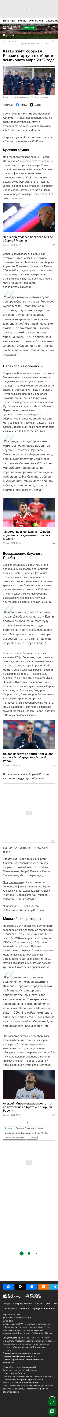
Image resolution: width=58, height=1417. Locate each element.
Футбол (8, 1128)
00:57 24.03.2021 (11, 41)
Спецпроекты (10, 1308)
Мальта (32, 1137)
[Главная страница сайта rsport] (18, 28)
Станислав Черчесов (15, 1137)
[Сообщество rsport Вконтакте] (31, 1287)
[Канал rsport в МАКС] (8, 1287)
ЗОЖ (48, 1303)
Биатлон (39, 1303)
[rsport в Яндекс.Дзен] (20, 1287)
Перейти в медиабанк (40, 97)
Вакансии (8, 1321)
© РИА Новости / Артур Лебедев (16, 97)
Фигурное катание (22, 1303)
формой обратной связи (30, 1379)
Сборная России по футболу (29, 1128)
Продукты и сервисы (43, 1308)
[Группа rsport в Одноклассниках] (43, 1287)
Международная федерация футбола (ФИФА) (26, 1133)
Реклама (24, 1308)
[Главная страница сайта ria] (3, 28)
